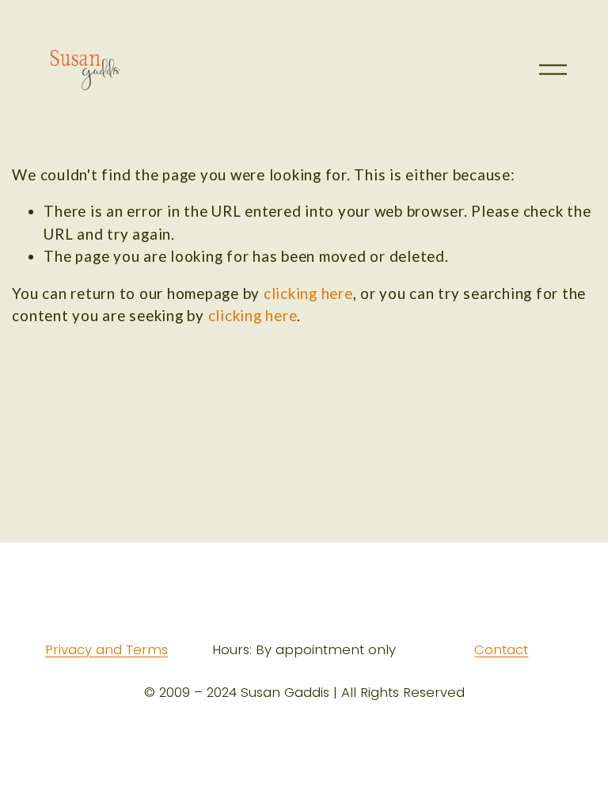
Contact (501, 650)
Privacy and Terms (106, 650)
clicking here (308, 293)
